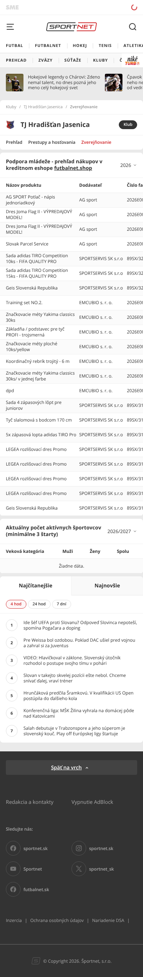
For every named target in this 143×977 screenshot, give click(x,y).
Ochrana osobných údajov (57, 920)
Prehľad (14, 142)
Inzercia (14, 920)
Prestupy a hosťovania (52, 142)
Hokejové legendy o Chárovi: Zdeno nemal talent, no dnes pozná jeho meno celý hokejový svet (64, 82)
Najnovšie (107, 585)
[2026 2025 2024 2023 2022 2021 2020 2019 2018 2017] (128, 165)
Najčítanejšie (35, 585)
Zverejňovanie (96, 142)
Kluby (11, 107)
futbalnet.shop (73, 168)
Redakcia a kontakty (30, 801)
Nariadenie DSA (108, 920)
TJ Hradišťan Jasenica (43, 107)
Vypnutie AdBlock (92, 801)
